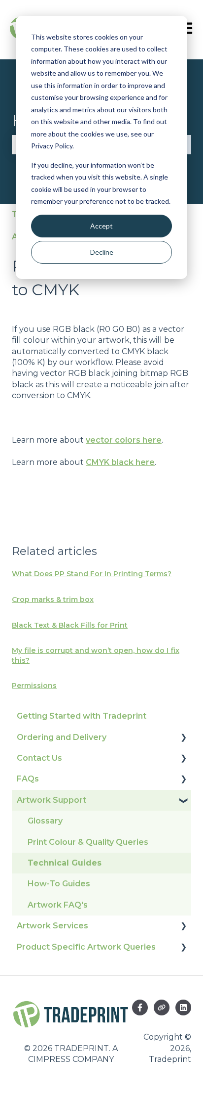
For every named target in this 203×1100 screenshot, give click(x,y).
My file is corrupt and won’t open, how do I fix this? (95, 655)
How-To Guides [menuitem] (59, 883)
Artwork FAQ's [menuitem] (58, 905)
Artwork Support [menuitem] (51, 800)
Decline (101, 252)
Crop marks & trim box (53, 599)
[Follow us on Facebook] (140, 1007)
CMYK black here (120, 462)
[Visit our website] (161, 1007)
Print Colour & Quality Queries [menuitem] (88, 842)
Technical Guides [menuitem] (65, 863)
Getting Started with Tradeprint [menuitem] (81, 716)
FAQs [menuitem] (28, 778)
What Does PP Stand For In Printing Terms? (91, 573)
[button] (183, 738)
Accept (101, 226)
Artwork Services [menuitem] (52, 925)
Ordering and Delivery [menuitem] (61, 737)
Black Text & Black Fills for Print (70, 625)
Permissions (34, 685)
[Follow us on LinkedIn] (183, 1007)
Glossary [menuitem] (45, 820)
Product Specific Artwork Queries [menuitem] (86, 947)
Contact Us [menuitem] (39, 758)
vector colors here (124, 440)
